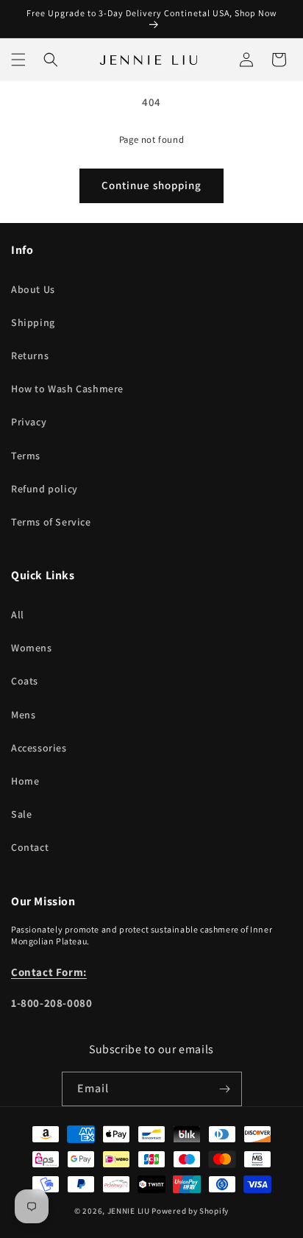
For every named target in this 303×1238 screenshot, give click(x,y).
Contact (30, 847)
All (17, 614)
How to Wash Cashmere (67, 388)
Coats (24, 680)
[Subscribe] (225, 1089)
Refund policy (44, 488)
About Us (33, 289)
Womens (31, 647)
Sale (21, 814)
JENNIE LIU (128, 1211)
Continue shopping (151, 185)
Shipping (33, 322)
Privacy (28, 421)
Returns (30, 355)
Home (25, 781)
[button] (18, 59)
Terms (25, 455)
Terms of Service (51, 521)
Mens (23, 714)
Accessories (39, 747)
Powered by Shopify (190, 1211)
